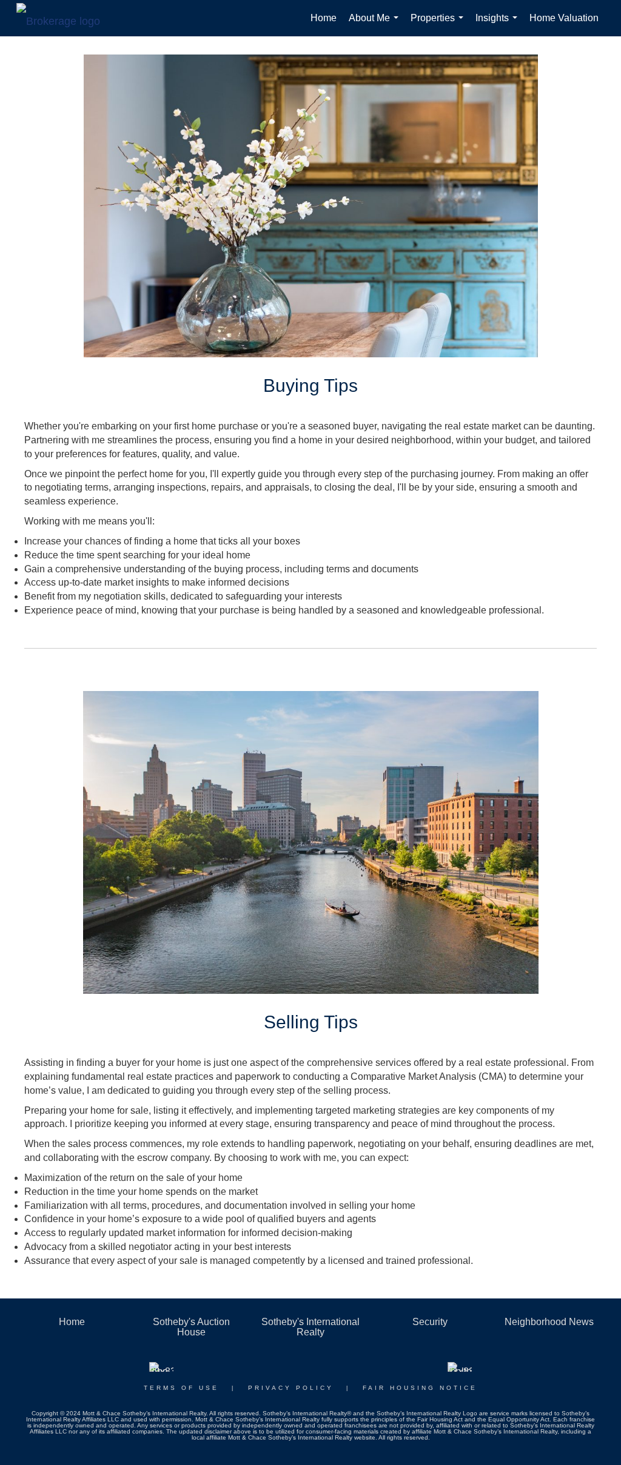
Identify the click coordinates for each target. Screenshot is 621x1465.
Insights (498, 24)
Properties (439, 24)
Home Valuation (564, 18)
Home (323, 18)
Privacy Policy (291, 1387)
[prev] (54, 859)
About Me (376, 24)
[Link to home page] (64, 18)
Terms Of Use (181, 1387)
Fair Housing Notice (420, 1387)
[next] (566, 859)
